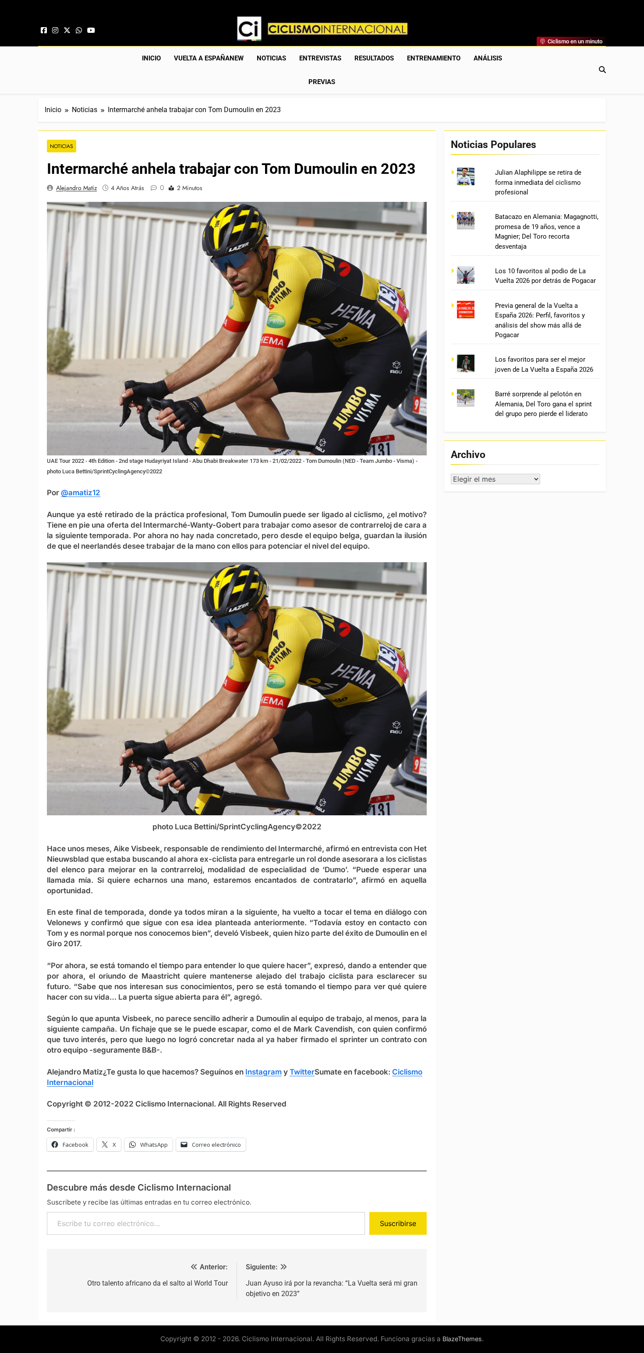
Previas (321, 82)
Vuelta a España (209, 58)
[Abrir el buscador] (602, 69)
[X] (67, 30)
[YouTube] (91, 30)
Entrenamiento (433, 58)
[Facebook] (44, 30)
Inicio (151, 58)
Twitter (302, 1072)
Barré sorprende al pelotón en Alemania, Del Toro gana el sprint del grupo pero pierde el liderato (543, 404)
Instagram (263, 1072)
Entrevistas (320, 58)
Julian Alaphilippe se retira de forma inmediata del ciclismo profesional (538, 182)
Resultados (374, 58)
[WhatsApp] (79, 30)
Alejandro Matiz (76, 187)
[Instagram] (55, 30)
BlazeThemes (462, 1338)
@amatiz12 (80, 492)
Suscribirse (398, 1223)
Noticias (271, 58)
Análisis (488, 58)
